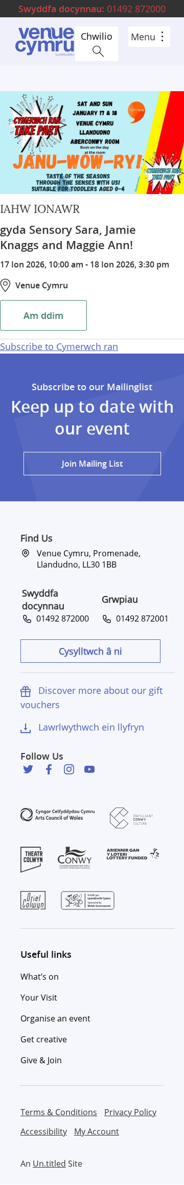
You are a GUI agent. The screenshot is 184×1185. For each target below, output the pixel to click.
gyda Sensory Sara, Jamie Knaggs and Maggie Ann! (68, 237)
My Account (96, 1131)
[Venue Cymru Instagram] (69, 769)
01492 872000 (92, 9)
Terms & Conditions (58, 1112)
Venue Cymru (44, 42)
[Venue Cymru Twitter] (28, 769)
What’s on (39, 976)
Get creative (43, 1039)
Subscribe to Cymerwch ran (59, 346)
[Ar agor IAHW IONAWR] (92, 142)
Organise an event (55, 1018)
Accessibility (43, 1131)
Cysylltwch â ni (90, 651)
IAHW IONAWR (40, 209)
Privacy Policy (130, 1112)
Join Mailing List (92, 463)
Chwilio (96, 36)
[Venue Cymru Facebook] (48, 769)
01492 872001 (140, 618)
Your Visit (38, 997)
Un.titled (49, 1163)
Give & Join (41, 1060)
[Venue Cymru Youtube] (89, 769)
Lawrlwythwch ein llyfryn (91, 727)
